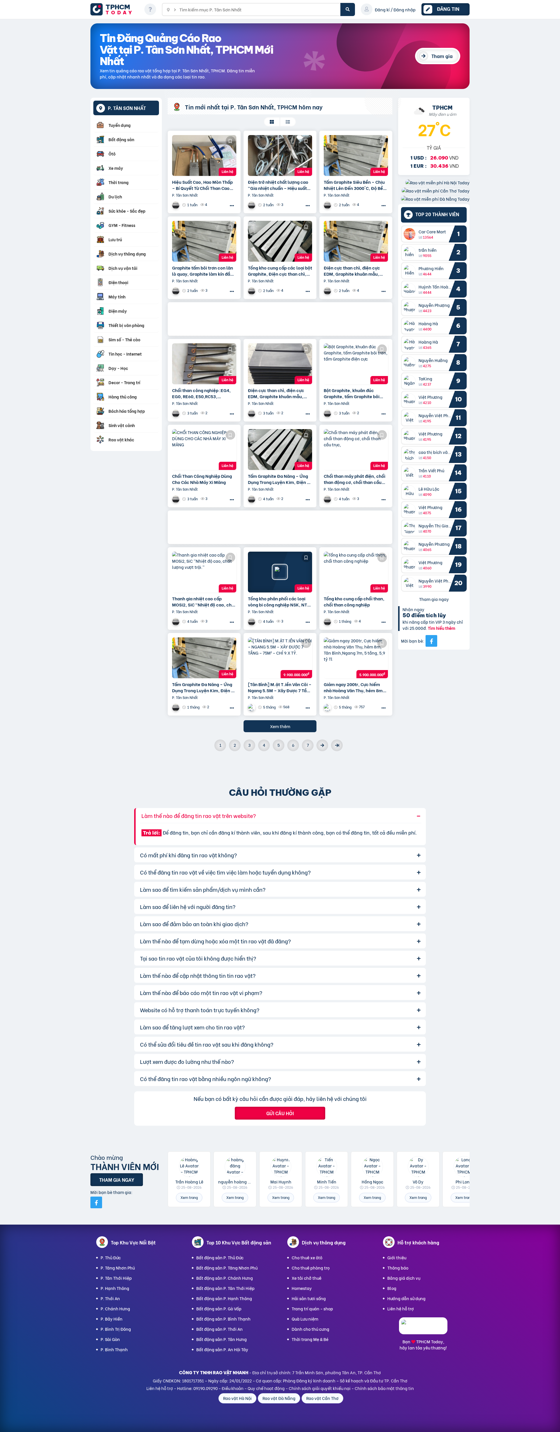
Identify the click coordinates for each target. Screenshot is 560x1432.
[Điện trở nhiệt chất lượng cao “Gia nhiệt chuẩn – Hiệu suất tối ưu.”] (280, 155)
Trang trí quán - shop (312, 1308)
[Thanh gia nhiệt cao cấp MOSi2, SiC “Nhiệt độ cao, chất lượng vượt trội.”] (204, 572)
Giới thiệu (396, 1257)
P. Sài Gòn (110, 1339)
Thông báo (397, 1268)
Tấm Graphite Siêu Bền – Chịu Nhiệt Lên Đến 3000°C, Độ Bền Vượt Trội (355, 185)
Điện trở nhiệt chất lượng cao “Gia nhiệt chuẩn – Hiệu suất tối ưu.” (278, 185)
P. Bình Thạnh (114, 1349)
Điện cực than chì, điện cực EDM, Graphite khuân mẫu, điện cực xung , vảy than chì (352, 271)
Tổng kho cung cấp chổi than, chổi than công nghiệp (354, 601)
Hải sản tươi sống (309, 1298)
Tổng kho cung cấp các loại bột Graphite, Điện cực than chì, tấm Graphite (280, 271)
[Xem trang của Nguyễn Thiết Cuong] (176, 205)
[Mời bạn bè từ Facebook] (431, 641)
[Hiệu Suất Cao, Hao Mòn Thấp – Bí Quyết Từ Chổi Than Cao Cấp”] (204, 155)
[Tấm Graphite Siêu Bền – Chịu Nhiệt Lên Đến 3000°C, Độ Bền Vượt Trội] (356, 155)
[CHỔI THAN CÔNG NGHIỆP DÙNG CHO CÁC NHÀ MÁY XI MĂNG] (204, 449)
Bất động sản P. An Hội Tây (222, 1349)
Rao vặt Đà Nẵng (278, 1398)
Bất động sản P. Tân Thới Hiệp (225, 1288)
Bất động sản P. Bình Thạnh (223, 1319)
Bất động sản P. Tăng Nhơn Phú (227, 1268)
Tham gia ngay (434, 599)
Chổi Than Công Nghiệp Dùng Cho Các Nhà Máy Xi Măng (202, 479)
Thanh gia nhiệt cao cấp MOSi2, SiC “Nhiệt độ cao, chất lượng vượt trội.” (204, 601)
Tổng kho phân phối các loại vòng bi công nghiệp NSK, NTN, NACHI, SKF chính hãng (280, 601)
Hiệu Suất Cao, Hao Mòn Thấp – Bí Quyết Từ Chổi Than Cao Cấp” (202, 185)
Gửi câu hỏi (280, 1113)
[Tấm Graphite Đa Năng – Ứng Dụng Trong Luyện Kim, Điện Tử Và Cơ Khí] (280, 449)
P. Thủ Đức (111, 1257)
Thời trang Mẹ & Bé (310, 1339)
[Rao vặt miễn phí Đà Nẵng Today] (435, 199)
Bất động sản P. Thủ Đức (220, 1257)
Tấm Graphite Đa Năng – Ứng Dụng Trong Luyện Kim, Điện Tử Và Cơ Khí (280, 479)
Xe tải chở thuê (306, 1278)
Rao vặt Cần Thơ (322, 1398)
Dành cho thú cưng (310, 1329)
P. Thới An (110, 1298)
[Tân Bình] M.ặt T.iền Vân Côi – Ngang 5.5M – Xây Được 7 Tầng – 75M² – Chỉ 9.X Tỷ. (280, 687)
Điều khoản (233, 1388)
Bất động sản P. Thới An (219, 1329)
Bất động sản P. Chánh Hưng (224, 1278)
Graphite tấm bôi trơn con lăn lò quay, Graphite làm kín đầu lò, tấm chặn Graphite (202, 271)
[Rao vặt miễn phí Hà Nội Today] (437, 182)
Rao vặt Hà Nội (237, 1398)
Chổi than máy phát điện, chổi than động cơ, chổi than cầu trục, (354, 479)
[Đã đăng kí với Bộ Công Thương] (423, 1329)
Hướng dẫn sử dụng (406, 1298)
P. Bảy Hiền (112, 1319)
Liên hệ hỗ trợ (400, 1308)
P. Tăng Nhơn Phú (118, 1268)
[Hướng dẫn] (150, 9)
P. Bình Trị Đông (116, 1329)
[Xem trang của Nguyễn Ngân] (328, 707)
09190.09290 (205, 1388)
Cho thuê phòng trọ (311, 1268)
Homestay (302, 1288)
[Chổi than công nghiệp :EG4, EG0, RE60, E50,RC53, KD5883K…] (204, 363)
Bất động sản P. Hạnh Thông (224, 1298)
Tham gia (442, 56)
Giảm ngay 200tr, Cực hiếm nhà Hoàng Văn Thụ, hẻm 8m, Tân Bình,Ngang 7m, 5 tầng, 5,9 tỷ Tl (354, 687)
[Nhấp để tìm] (347, 9)
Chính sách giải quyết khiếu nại (320, 1388)
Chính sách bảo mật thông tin (384, 1388)
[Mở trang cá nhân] (411, 234)
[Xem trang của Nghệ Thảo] (252, 707)
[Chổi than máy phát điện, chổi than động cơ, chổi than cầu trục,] (356, 449)
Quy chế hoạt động (266, 1388)
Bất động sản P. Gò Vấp (219, 1308)
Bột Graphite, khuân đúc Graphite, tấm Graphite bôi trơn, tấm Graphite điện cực (352, 393)
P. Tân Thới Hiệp (116, 1278)
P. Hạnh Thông (115, 1288)
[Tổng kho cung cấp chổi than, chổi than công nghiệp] (356, 572)
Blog (391, 1288)
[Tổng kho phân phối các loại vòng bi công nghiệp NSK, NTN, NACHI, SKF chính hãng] (280, 572)
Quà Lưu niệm (305, 1319)
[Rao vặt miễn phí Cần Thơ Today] (436, 191)
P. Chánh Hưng (115, 1308)
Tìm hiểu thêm (441, 628)
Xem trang (189, 1197)
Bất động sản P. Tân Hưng (221, 1339)
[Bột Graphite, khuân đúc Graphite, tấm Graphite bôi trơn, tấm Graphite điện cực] (356, 363)
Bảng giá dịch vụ (403, 1278)
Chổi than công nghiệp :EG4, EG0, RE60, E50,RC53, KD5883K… (201, 393)
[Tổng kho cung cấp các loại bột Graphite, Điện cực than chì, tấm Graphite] (280, 241)
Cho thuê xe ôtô (307, 1257)
